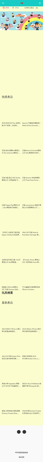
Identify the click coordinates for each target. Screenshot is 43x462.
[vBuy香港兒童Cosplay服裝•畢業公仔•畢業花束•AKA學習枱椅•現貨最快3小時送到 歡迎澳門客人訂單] (21, 3)
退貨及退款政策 (23, 452)
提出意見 (21, 457)
